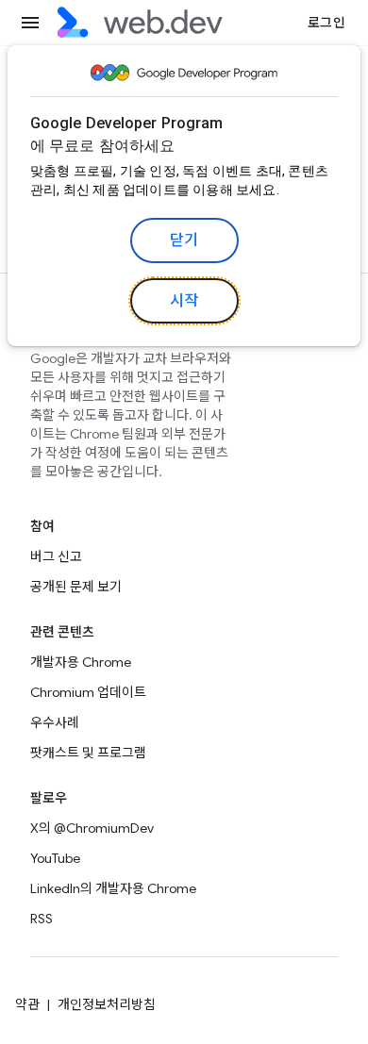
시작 (184, 300)
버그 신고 (56, 556)
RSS (41, 918)
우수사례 (54, 722)
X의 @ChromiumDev (92, 828)
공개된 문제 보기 (76, 586)
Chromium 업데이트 (88, 692)
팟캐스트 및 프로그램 (88, 752)
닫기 (184, 240)
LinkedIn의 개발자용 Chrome (113, 888)
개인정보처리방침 (107, 1004)
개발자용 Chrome (80, 662)
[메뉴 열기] (30, 22)
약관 (27, 1004)
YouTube (55, 858)
